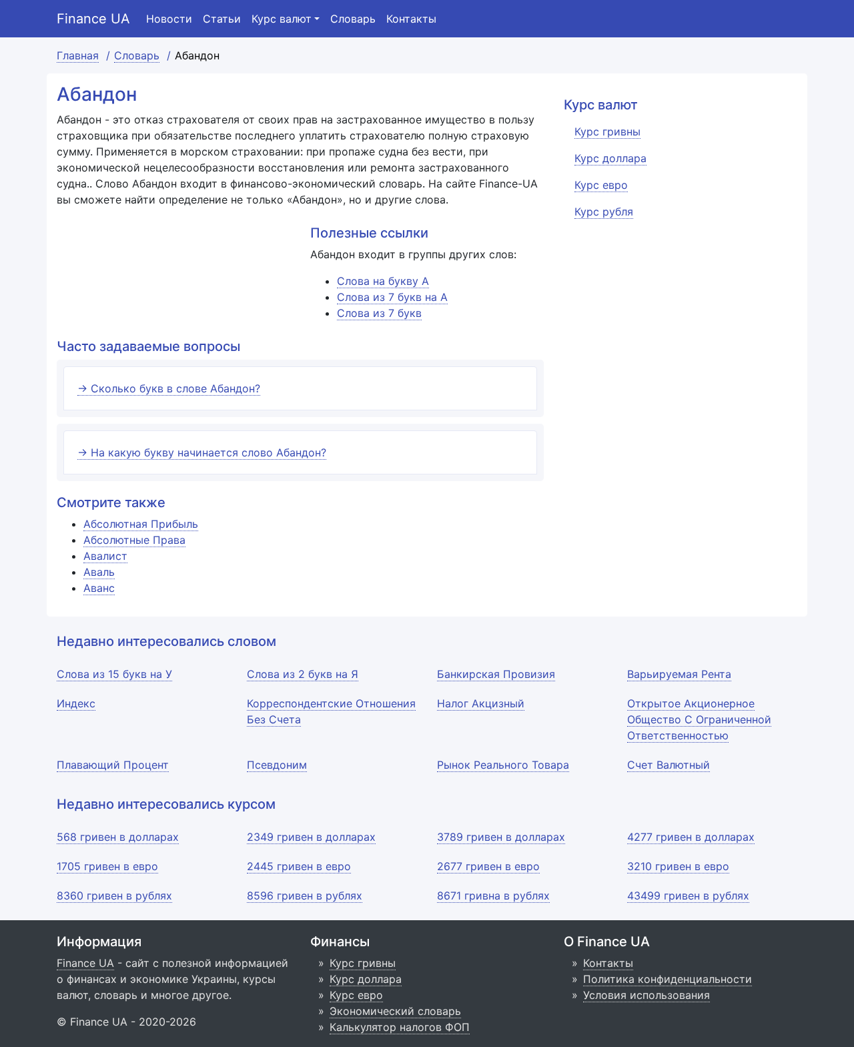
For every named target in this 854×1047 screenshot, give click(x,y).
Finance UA (93, 19)
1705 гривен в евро (107, 866)
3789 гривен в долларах (501, 836)
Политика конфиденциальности (667, 979)
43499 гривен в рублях (688, 895)
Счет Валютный (668, 764)
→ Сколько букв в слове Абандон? (168, 388)
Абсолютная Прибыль (140, 524)
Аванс (99, 588)
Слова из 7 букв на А (392, 297)
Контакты (411, 18)
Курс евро (356, 995)
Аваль (99, 572)
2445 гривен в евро (299, 866)
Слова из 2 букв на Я (302, 674)
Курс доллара (366, 979)
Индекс (76, 703)
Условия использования (646, 995)
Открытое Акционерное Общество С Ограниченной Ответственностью (699, 719)
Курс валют (282, 18)
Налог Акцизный (480, 703)
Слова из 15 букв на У (114, 674)
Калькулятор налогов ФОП (400, 1027)
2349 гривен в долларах (311, 836)
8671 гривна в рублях (493, 895)
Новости (169, 18)
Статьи (222, 18)
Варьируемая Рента (679, 674)
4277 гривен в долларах (691, 836)
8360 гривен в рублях (114, 895)
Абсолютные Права (134, 540)
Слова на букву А (383, 281)
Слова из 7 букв (379, 313)
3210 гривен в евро (678, 866)
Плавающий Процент (113, 764)
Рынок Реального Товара (503, 764)
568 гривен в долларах (118, 836)
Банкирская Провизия (496, 674)
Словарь (353, 18)
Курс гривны (363, 963)
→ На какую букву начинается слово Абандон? (201, 452)
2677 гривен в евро (488, 866)
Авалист (105, 556)
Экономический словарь (395, 1011)
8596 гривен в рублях (304, 895)
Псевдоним (277, 764)
